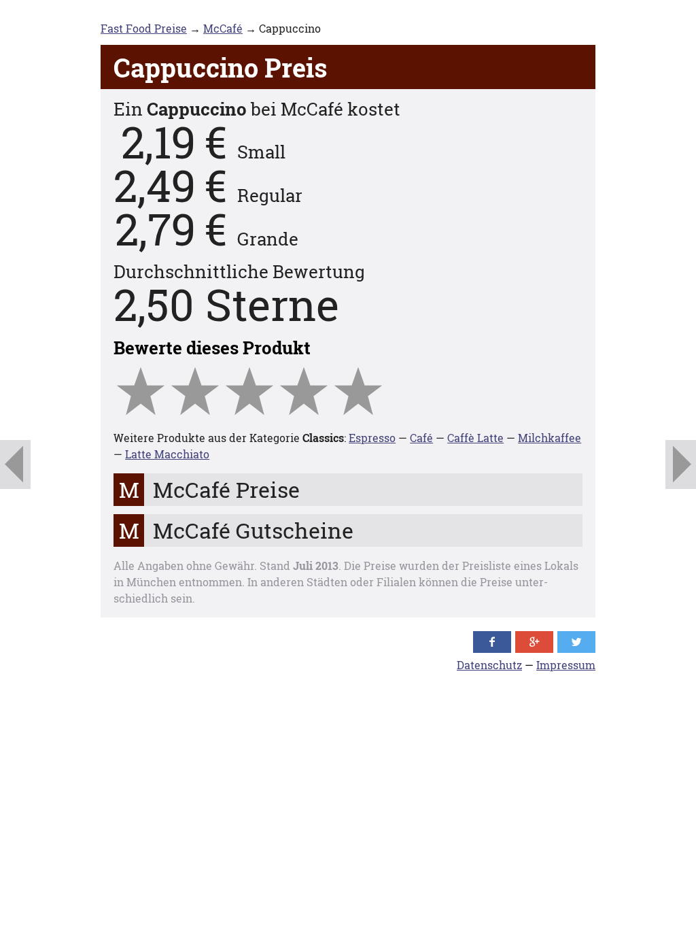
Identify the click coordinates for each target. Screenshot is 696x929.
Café (421, 437)
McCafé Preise (226, 489)
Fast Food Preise (144, 28)
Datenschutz (489, 665)
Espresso (372, 437)
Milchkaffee (549, 437)
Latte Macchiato (167, 454)
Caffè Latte (475, 437)
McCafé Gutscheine (253, 530)
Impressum (565, 665)
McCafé (223, 28)
